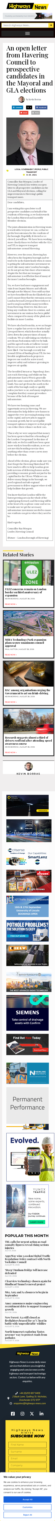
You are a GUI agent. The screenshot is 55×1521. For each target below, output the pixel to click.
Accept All (27, 1499)
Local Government (24, 169)
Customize (27, 1507)
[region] (27, 1496)
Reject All (27, 1515)
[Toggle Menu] (27, 33)
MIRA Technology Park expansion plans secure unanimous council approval (25, 643)
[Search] (50, 25)
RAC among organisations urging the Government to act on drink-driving (27, 691)
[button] (17, 107)
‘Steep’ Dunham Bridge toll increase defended (26, 1271)
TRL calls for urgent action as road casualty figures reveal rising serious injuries (27, 1245)
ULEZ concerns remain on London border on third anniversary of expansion (25, 592)
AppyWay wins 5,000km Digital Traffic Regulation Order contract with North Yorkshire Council (27, 1259)
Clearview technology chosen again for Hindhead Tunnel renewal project (28, 1282)
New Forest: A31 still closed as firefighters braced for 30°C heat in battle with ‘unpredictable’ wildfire (26, 1320)
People (37, 169)
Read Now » (11, 604)
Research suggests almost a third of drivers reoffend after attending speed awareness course (28, 740)
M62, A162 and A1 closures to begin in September (26, 1294)
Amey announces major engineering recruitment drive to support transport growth (28, 1306)
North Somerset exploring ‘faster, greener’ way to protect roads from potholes (26, 1335)
